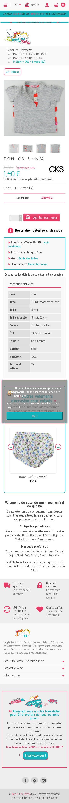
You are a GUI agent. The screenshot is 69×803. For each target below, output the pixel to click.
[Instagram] (43, 780)
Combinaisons (45, 539)
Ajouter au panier (45, 217)
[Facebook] (25, 780)
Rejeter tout (14, 407)
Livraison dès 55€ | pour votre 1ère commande (34, 13)
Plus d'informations (18, 403)
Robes (25, 535)
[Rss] (34, 780)
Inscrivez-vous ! (35, 755)
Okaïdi (20, 555)
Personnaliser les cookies (45, 403)
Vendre (35, 5)
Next (58, 447)
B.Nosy (43, 555)
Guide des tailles (28, 258)
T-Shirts (47, 535)
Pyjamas (58, 535)
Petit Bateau (31, 555)
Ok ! (34, 416)
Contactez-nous (37, 264)
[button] (12, 71)
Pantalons (35, 535)
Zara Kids (54, 555)
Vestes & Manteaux (25, 539)
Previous (11, 447)
